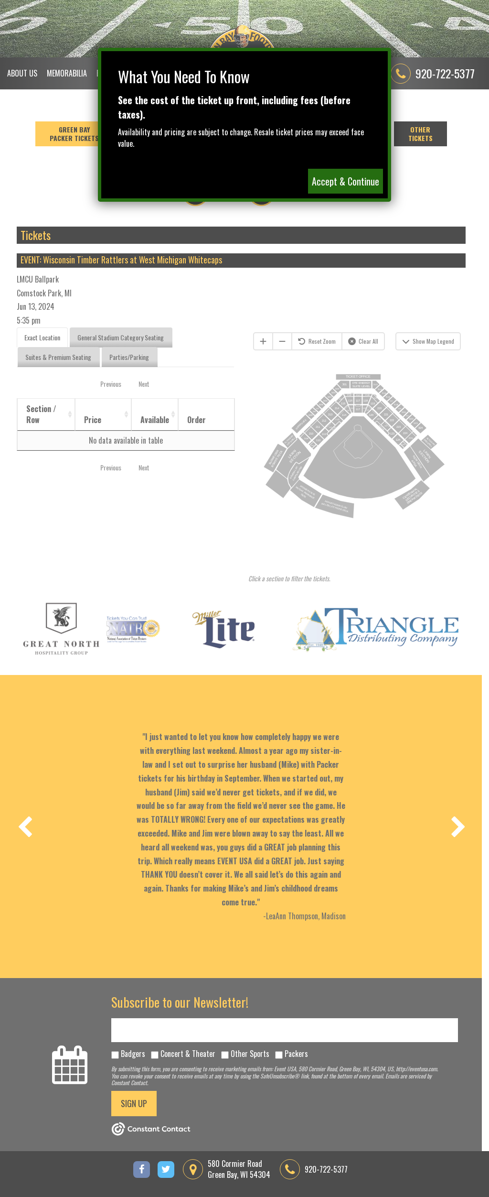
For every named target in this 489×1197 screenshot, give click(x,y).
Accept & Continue (345, 181)
